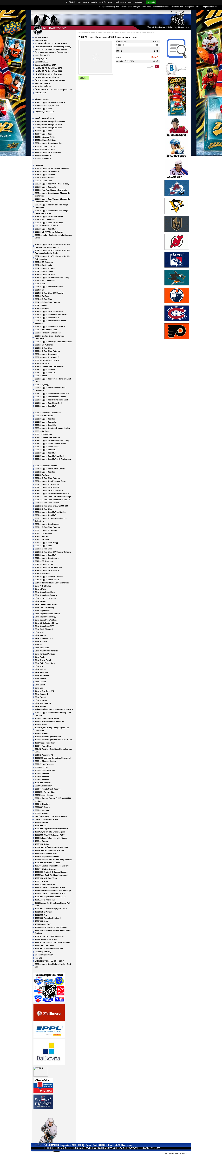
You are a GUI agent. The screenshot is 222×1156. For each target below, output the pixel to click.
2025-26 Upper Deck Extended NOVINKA (52, 168)
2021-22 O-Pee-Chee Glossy (47, 503)
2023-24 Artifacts (42, 363)
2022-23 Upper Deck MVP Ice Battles (50, 456)
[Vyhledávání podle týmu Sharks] (176, 286)
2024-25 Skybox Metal (44, 271)
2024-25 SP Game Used (45, 281)
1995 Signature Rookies (45, 884)
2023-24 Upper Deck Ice (45, 370)
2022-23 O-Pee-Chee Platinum (47, 437)
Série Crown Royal (43, 660)
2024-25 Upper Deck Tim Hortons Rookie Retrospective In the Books (52, 251)
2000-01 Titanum (42, 813)
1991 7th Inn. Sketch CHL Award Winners (52, 942)
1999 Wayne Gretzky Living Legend (50, 832)
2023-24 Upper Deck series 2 (102, 33)
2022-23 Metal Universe (44, 416)
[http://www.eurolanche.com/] (43, 1108)
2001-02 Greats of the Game (47, 718)
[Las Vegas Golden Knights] (176, 232)
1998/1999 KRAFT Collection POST (50, 835)
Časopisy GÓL (41, 59)
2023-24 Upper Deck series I (46, 354)
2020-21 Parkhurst (42, 536)
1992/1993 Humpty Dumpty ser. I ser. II (51, 909)
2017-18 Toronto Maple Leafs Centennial (52, 583)
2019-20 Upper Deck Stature (47, 558)
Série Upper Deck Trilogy (45, 617)
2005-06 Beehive (42, 776)
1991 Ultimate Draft (43, 924)
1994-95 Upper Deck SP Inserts (48, 152)
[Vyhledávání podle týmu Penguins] (176, 214)
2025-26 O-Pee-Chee (43, 181)
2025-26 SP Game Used (45, 220)
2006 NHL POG (41, 767)
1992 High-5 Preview (43, 912)
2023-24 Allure (41, 376)
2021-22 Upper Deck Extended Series (50, 481)
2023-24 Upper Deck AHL (45, 373)
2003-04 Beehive (42, 780)
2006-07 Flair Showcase (45, 770)
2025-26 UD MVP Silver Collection (49, 232)
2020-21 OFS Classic (43, 533)
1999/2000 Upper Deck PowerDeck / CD (51, 829)
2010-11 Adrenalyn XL (44, 755)
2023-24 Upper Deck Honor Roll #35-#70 (52, 394)
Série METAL (40, 589)
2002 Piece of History (44, 795)
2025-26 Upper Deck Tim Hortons (49, 223)
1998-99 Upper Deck (43, 131)
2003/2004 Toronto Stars (45, 792)
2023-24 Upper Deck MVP (45, 406)
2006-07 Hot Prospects (44, 764)
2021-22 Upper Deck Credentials (48, 143)
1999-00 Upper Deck (43, 134)
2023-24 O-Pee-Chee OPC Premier (49, 366)
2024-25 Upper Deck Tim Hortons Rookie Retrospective (52, 257)
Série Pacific (40, 657)
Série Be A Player (42, 675)
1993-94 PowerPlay (43, 746)
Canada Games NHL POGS (46, 819)
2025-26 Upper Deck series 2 (47, 171)
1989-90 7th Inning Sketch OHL (48, 737)
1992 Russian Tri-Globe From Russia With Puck (53, 904)
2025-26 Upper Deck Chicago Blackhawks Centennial (52, 194)
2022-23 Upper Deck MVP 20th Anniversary (53, 459)
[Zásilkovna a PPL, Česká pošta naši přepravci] (49, 1037)
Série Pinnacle (41, 697)
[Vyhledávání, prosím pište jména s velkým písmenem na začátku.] (176, 61)
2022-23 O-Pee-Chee (43, 434)
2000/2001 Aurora (42, 807)
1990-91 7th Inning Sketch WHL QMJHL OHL (54, 740)
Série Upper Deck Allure (45, 592)
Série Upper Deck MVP (44, 626)
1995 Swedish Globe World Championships (53, 860)
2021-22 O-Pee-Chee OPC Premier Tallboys (53, 497)
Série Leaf (39, 688)
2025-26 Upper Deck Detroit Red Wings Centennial (51, 206)
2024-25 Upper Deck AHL (45, 274)
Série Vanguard (41, 694)
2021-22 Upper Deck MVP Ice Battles (50, 512)
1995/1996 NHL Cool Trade (46, 878)
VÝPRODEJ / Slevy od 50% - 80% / (49, 961)
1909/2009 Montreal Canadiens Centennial (53, 758)
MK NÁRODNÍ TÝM (43, 87)
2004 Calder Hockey (43, 786)
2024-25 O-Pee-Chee (43, 299)
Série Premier (40, 669)
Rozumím (151, 2)
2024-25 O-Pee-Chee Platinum (47, 302)
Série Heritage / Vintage (45, 654)
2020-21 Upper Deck (43, 546)
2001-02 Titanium (42, 804)
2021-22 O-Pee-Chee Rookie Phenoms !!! (52, 500)
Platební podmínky (43, 952)
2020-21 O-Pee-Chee (43, 549)
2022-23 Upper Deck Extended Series (50, 444)
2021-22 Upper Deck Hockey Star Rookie (52, 493)
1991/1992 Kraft (41, 921)
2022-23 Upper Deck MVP (45, 453)
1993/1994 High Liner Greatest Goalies (51, 897)
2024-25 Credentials (43, 265)
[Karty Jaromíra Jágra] (176, 178)
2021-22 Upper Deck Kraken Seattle (50, 469)
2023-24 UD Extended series (47, 360)
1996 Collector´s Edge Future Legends (51, 847)
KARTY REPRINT (42, 37)
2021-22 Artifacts (42, 475)
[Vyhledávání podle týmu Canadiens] (176, 322)
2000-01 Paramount (43, 159)
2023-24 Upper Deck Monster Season (50, 397)
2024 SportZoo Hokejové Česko (48, 128)
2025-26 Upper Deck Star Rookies (49, 216)
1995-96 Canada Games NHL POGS (50, 887)
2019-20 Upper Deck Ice (45, 564)
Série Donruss (41, 700)
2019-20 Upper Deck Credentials (48, 567)
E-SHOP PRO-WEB (179, 1153)
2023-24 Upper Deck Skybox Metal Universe (53, 342)
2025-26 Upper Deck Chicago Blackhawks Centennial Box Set (52, 200)
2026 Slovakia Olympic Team (47, 106)
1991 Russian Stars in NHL (46, 939)
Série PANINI (40, 601)
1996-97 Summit (42, 734)
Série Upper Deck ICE (44, 638)
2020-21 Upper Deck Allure (46, 530)
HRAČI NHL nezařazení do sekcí (48, 74)
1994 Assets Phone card (45, 900)
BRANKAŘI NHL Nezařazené (47, 77)
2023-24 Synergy (42, 385)
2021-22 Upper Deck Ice (45, 472)
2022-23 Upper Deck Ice (45, 419)
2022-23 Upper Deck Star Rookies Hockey (52, 428)
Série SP (38, 645)
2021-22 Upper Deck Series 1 (47, 487)
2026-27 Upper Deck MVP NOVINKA (50, 102)
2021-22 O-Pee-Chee (43, 509)
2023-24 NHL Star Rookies (46, 330)
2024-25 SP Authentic (44, 262)
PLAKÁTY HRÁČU (42, 56)
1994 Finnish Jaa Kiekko (45, 137)
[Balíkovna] (49, 1064)
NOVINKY (39, 165)
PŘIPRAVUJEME (42, 99)
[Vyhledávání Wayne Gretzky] (176, 158)
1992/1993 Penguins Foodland (48, 918)
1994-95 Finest (41, 725)
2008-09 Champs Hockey (45, 761)
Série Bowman (41, 641)
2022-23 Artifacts (42, 431)
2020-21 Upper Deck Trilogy (46, 543)
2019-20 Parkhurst (42, 574)
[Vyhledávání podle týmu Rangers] (176, 268)
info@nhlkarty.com (123, 1145)
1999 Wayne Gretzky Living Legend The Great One (52, 729)
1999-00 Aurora (41, 823)
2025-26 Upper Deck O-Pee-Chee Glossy (52, 184)
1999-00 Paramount (43, 155)
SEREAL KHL (40, 93)
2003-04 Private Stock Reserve (47, 789)
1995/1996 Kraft (41, 881)
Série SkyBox (40, 679)
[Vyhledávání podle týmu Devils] (176, 250)
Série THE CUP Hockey (44, 607)
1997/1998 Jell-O (42, 844)
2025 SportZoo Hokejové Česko (48, 125)
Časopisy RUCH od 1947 (45, 65)
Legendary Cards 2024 (44, 112)
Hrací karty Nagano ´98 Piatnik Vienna (51, 816)
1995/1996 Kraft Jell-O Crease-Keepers (51, 872)
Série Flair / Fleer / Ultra (45, 663)
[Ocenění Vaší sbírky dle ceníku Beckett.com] (176, 75)
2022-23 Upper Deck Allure (46, 422)
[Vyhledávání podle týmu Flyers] (176, 339)
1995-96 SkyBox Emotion (45, 869)
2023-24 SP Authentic (44, 345)
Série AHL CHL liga (43, 586)
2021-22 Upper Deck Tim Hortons (49, 490)
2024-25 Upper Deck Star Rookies (49, 287)
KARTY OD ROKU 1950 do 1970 (48, 68)
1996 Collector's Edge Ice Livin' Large (51, 838)
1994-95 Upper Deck (43, 109)
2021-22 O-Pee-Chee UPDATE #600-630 (51, 506)
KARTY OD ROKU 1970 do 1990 (48, 71)
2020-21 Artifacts (42, 540)
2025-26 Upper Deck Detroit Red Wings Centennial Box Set (51, 212)
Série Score (40, 632)
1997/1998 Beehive (43, 783)
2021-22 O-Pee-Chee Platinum (47, 478)
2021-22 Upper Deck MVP (45, 515)
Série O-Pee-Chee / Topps (46, 604)
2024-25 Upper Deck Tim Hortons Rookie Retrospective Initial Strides (52, 245)
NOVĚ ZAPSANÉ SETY (44, 118)
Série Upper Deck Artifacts (46, 620)
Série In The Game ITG (44, 691)
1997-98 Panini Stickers (45, 146)
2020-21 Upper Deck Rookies (47, 524)
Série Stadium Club (43, 703)
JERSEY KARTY (41, 40)
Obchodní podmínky (44, 955)
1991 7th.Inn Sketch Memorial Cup (49, 936)
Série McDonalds (42, 648)
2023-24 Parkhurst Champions (48, 333)
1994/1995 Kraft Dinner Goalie (47, 863)
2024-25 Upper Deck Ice (45, 268)
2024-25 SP (39, 290)
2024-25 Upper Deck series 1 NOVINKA (51, 315)
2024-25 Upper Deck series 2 (47, 318)
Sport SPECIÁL (41, 62)
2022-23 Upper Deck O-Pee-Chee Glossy (52, 440)
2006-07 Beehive (42, 773)
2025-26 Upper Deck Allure (46, 187)
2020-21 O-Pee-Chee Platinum (47, 527)
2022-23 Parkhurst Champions (48, 413)
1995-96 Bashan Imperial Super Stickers (52, 866)
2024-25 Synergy (42, 308)
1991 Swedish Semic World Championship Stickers (53, 931)
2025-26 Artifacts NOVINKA (46, 226)
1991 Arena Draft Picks (44, 945)
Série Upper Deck (42, 611)
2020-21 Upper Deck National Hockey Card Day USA (53, 714)
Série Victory (40, 635)
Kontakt (38, 958)
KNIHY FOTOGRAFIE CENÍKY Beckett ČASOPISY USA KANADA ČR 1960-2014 (52, 51)
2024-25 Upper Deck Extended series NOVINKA (50, 322)
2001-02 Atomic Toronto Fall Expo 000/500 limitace (53, 799)
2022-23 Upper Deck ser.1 (45, 450)
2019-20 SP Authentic (44, 561)
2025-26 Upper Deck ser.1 (45, 175)
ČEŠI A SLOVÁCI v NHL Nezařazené (50, 80)
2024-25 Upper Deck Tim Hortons (49, 311)
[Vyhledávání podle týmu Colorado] (176, 196)
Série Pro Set (40, 706)
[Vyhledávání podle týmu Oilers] (176, 304)
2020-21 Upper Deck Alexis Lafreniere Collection (51, 519)
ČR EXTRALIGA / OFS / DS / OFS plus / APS (53, 90)
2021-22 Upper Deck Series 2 (47, 484)
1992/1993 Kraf (41, 915)
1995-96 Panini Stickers (45, 149)
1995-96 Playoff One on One (47, 857)
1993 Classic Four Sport (45, 743)
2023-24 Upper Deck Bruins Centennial (51, 400)
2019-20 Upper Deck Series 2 (47, 570)
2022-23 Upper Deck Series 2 (47, 447)
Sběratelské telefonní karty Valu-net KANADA (54, 709)
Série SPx (39, 666)
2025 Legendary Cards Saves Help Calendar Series (53, 236)
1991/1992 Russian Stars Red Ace (49, 949)
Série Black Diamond (44, 629)
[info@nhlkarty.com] (175, 13)
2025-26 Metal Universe (44, 178)
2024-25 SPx (40, 284)
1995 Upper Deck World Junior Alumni (51, 875)
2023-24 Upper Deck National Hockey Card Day (53, 965)
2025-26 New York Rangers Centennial (51, 190)
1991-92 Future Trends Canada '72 (49, 722)
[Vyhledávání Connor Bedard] (176, 137)
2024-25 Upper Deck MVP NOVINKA (50, 327)
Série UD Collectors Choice (46, 623)
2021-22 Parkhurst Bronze (46, 466)
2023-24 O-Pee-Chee (43, 348)
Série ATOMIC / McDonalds (46, 651)
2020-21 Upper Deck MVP (45, 555)
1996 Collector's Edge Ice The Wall (49, 850)
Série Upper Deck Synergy (46, 595)
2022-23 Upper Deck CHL (45, 425)
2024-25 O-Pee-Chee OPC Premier (49, 293)
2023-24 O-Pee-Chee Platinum (47, 351)
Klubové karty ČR (42, 83)
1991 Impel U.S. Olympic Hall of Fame (51, 927)
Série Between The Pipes (45, 598)
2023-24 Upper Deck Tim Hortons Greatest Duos (53, 380)
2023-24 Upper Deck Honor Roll (48, 403)
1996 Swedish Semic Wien (46, 853)
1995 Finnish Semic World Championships (53, 891)
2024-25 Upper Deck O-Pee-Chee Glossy (52, 277)
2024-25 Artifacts (42, 296)
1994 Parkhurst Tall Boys (45, 140)
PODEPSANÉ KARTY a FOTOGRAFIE (51, 44)
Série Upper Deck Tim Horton (47, 614)
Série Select (40, 685)
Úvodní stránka (84, 33)
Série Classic (40, 682)
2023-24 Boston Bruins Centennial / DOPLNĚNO (50, 337)
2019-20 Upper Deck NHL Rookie (49, 577)
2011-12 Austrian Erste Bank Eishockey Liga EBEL (53, 750)
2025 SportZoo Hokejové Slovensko (50, 121)
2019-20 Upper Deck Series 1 (47, 580)
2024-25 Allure (41, 305)
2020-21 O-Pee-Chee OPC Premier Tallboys (53, 552)
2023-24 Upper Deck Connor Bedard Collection (50, 389)
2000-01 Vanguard (42, 810)
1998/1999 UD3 (41, 826)
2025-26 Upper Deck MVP (45, 229)
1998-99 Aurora (41, 841)
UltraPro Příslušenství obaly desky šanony (53, 47)
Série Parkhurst (41, 672)
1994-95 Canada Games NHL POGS (50, 894)
